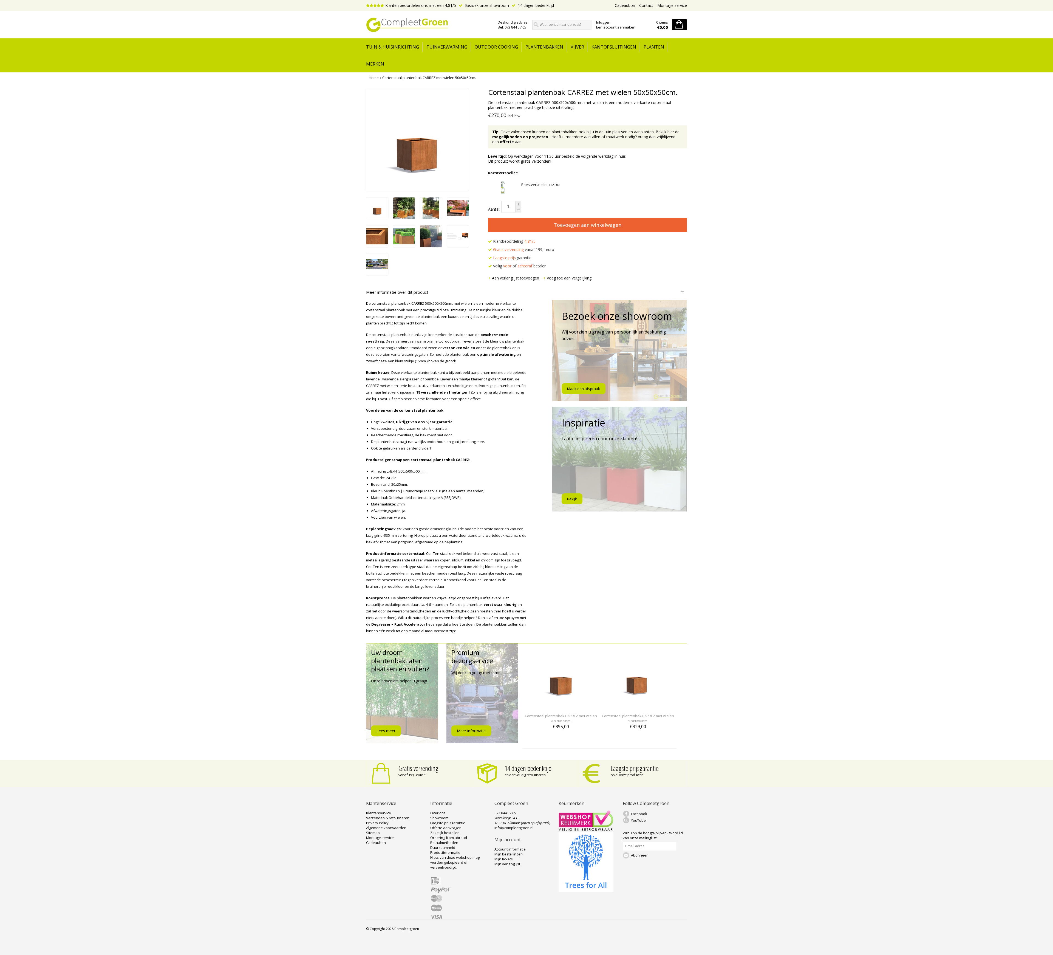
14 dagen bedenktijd (535, 5)
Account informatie (510, 849)
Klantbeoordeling (514, 241)
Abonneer (639, 855)
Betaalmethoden (444, 842)
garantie (512, 257)
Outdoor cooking (496, 47)
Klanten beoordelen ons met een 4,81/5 (420, 5)
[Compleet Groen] (428, 25)
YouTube (638, 820)
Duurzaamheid (442, 847)
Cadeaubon (625, 5)
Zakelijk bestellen (445, 832)
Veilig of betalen (519, 266)
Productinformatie (445, 852)
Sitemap (373, 832)
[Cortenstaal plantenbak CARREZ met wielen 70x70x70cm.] (560, 705)
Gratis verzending (418, 768)
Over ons (438, 812)
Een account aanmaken (615, 27)
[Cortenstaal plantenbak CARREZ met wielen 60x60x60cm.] (638, 705)
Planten (654, 47)
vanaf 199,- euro (523, 249)
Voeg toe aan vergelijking (569, 278)
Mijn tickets (503, 859)
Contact (646, 5)
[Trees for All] (586, 890)
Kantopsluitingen (613, 47)
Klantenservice (378, 812)
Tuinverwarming (446, 47)
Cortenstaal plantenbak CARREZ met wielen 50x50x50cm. (429, 77)
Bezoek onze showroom (486, 5)
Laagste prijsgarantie (635, 768)
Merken (375, 64)
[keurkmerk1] (586, 829)
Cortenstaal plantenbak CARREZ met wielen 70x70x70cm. (561, 718)
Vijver (577, 47)
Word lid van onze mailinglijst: (653, 835)
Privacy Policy (377, 822)
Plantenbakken (544, 47)
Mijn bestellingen (508, 854)
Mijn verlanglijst (507, 863)
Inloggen (603, 22)
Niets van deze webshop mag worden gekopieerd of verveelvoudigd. (455, 862)
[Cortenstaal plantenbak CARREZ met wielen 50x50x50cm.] (377, 217)
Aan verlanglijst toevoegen (516, 278)
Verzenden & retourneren (387, 817)
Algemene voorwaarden (386, 827)
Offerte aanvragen (446, 827)
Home (374, 77)
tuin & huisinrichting (392, 47)
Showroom (439, 817)
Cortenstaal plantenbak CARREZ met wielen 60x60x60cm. (638, 718)
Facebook (639, 813)
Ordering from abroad (448, 837)
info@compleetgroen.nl (513, 827)
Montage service (672, 5)
